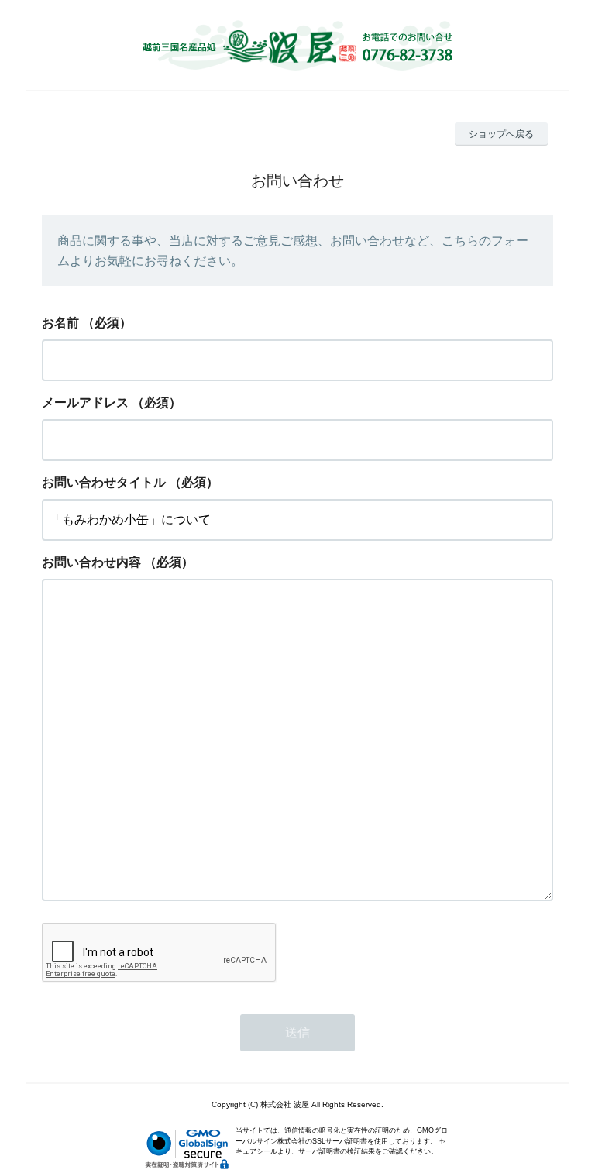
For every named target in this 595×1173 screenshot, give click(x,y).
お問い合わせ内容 (91, 562)
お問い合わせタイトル (104, 482)
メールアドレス (85, 402)
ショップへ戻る (501, 134)
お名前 (60, 322)
